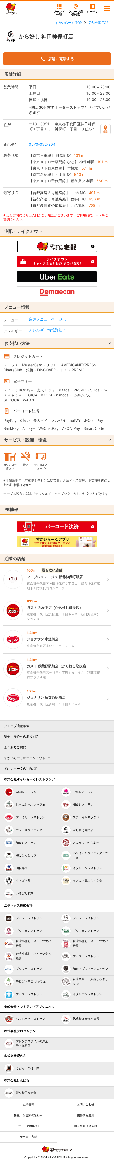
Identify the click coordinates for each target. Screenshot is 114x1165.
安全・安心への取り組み (21, 736)
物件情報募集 (85, 1115)
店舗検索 (75, 13)
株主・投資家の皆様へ (28, 1115)
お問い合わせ (85, 1104)
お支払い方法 (17, 343)
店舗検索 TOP (98, 23)
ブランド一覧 (59, 13)
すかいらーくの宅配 (18, 768)
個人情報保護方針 (85, 1125)
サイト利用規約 (28, 1125)
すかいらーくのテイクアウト (24, 758)
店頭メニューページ (45, 319)
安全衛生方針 (28, 1136)
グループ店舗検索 (16, 726)
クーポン (92, 11)
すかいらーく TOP (68, 23)
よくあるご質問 (15, 747)
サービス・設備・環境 (25, 439)
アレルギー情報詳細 (45, 330)
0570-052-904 (42, 144)
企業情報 (28, 1104)
